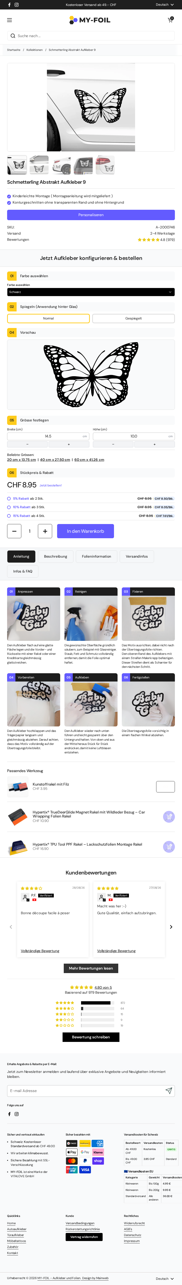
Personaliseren (91, 214)
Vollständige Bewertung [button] (40, 950)
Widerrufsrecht (134, 1223)
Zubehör (12, 1247)
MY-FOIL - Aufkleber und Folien (58, 1278)
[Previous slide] (11, 927)
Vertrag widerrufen (84, 1237)
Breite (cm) (38, 437)
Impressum (132, 1241)
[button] (170, 20)
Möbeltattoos (16, 1241)
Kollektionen (34, 50)
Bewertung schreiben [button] (91, 1037)
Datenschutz (132, 1235)
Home (11, 1223)
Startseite (13, 50)
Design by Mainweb (94, 1278)
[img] (31, 888)
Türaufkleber (15, 1235)
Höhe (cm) (124, 437)
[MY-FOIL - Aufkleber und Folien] (89, 20)
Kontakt (12, 1253)
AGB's (128, 1229)
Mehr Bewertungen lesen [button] (91, 968)
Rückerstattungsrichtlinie (83, 1229)
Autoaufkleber (17, 1229)
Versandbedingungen (80, 1223)
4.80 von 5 (103, 987)
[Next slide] (171, 927)
